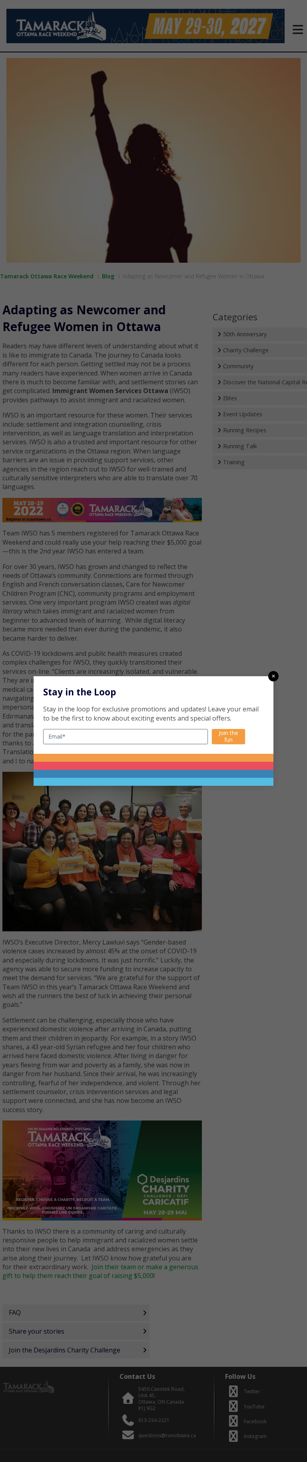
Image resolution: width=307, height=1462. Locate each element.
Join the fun (228, 736)
